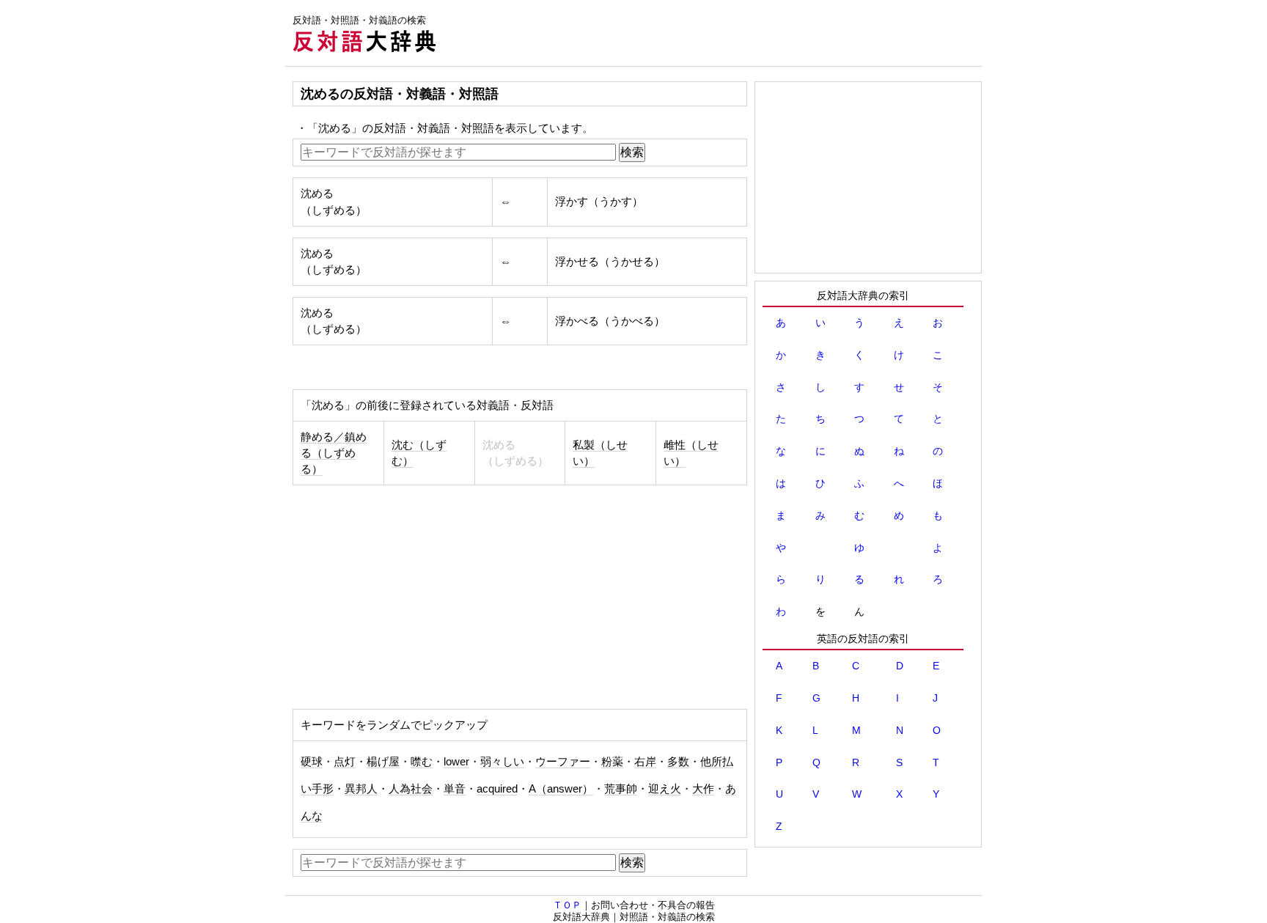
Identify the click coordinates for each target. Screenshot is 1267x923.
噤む (422, 762)
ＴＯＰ (567, 905)
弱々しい (502, 762)
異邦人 (361, 789)
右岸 (645, 762)
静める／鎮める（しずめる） (334, 453)
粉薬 (612, 762)
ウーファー (562, 762)
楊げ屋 (383, 762)
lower (456, 762)
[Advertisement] (715, 33)
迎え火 (664, 789)
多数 (678, 762)
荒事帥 (620, 789)
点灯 (345, 762)
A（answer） (561, 789)
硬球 (312, 762)
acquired (497, 789)
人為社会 (411, 789)
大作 (703, 789)
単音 (455, 789)
